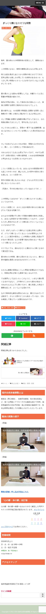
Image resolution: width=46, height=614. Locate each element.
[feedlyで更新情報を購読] (12, 335)
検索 (42, 595)
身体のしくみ (21, 307)
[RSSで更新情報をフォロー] (34, 335)
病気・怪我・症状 (8, 307)
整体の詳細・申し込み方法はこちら (14, 492)
